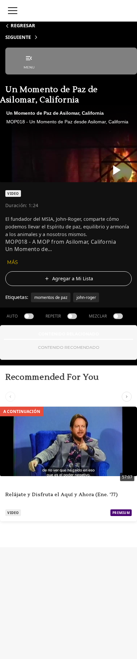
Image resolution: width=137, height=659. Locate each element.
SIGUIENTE (18, 37)
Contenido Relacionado (68, 333)
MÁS (12, 262)
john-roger (86, 297)
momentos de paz (51, 297)
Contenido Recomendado (68, 347)
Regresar (23, 25)
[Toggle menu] (12, 10)
